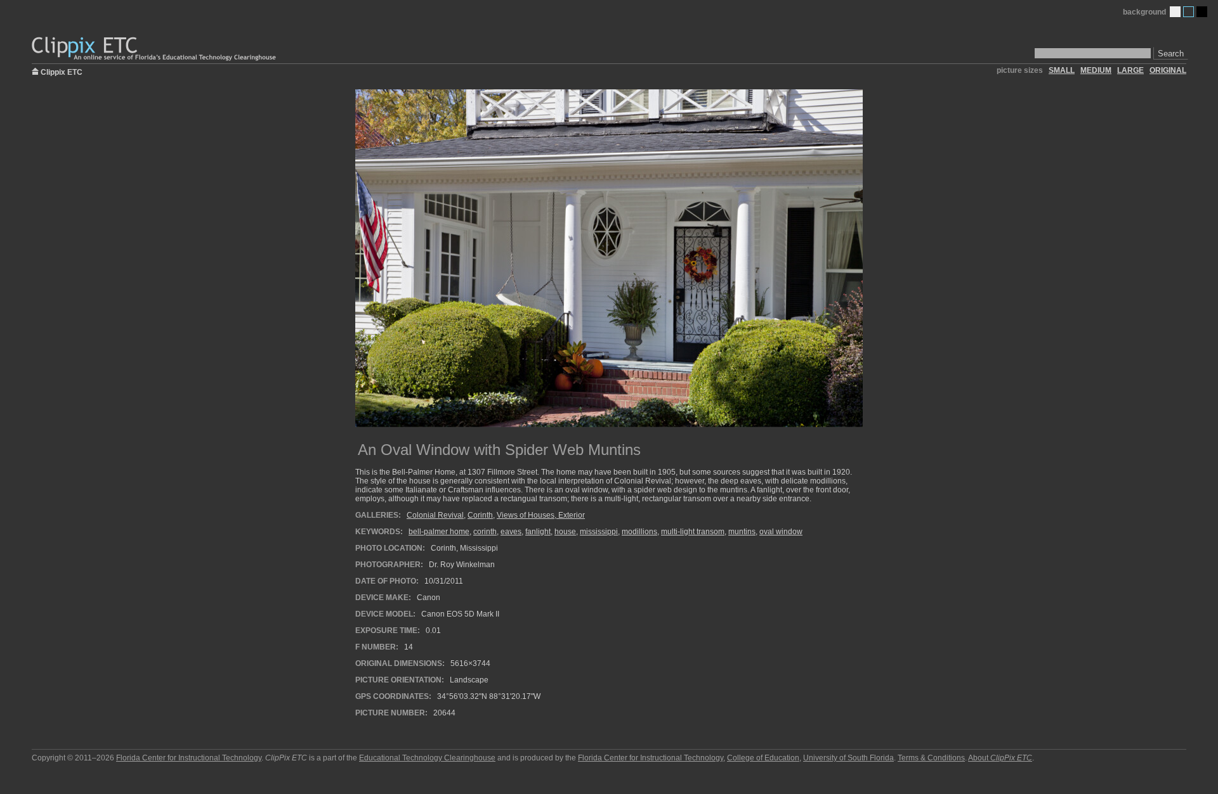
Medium (1188, 11)
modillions (639, 531)
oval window (780, 531)
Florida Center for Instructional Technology (188, 757)
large (1130, 70)
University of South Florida (848, 757)
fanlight (538, 531)
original (1167, 70)
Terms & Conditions (931, 757)
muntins (742, 531)
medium (1095, 70)
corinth (485, 531)
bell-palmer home (439, 531)
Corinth (480, 515)
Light (1175, 11)
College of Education (763, 757)
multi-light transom (692, 531)
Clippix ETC (61, 71)
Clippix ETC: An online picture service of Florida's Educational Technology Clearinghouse (154, 49)
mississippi (599, 531)
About (1000, 757)
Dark (1201, 11)
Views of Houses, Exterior (541, 515)
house (565, 531)
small (1062, 70)
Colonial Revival (435, 515)
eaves (511, 531)
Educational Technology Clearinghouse (427, 757)
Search (1171, 53)
